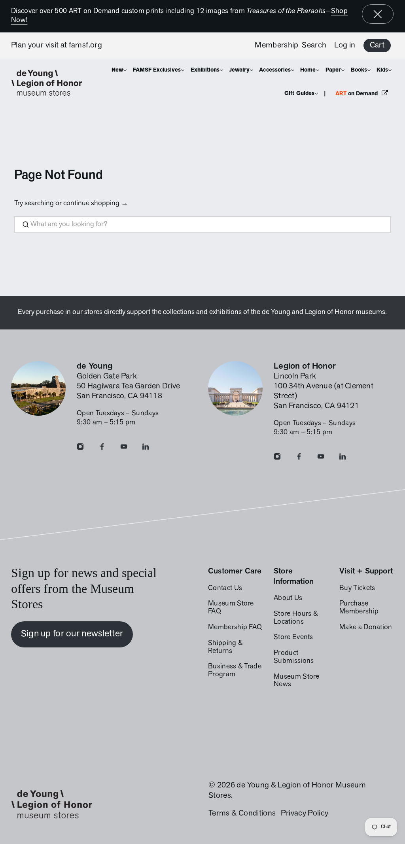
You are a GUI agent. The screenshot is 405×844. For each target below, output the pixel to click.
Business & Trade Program (234, 670)
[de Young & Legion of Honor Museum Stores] (50, 83)
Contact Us (225, 588)
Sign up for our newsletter (72, 634)
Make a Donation (365, 627)
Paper (333, 70)
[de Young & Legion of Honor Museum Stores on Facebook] (102, 448)
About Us (288, 598)
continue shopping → (95, 203)
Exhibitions (205, 70)
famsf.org (85, 45)
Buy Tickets (357, 588)
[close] (378, 14)
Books (359, 70)
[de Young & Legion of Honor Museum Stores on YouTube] (123, 448)
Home (308, 70)
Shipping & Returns (225, 647)
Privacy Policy (304, 814)
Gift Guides (299, 94)
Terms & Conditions (242, 814)
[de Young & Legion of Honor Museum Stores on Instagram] (80, 448)
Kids (382, 70)
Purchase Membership (359, 607)
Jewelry (239, 70)
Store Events (293, 637)
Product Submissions (294, 657)
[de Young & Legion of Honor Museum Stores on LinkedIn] (145, 448)
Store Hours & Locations (296, 618)
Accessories (274, 70)
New (117, 70)
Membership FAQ (235, 627)
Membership (277, 45)
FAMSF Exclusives (157, 70)
